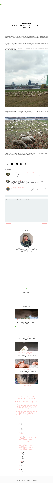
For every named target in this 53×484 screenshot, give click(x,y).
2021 (19, 428)
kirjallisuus (29, 404)
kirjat (35, 404)
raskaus (34, 410)
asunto (34, 398)
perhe (24, 410)
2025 (19, 423)
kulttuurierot (26, 406)
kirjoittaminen (20, 405)
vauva (35, 413)
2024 (19, 424)
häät (24, 401)
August (21, 452)
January (21, 461)
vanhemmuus (30, 413)
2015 (19, 465)
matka (22, 408)
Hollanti (18, 396)
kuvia (31, 406)
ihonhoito (28, 401)
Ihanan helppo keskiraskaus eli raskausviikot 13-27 (26, 353)
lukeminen (29, 407)
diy (24, 400)
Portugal (29, 396)
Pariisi (25, 396)
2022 (19, 427)
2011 (19, 470)
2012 (19, 469)
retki (17, 411)
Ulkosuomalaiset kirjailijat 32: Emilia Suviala (22, 172)
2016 (19, 464)
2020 (19, 429)
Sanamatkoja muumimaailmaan (17, 187)
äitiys (35, 414)
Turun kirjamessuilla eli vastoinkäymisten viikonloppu (27, 444)
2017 (19, 462)
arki (30, 398)
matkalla (27, 408)
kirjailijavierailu (20, 404)
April (20, 457)
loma (26, 407)
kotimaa (30, 405)
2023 (19, 425)
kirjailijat (31, 403)
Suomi (18, 398)
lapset (35, 406)
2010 (19, 471)
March (20, 458)
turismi (28, 412)
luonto (34, 407)
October (21, 436)
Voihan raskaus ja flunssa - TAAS (26, 336)
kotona (35, 405)
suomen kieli (22, 412)
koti (26, 405)
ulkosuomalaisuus (21, 413)
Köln (22, 396)
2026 (19, 421)
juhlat (36, 401)
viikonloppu (19, 414)
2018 (19, 432)
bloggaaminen (20, 400)
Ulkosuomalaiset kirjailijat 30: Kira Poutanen (22, 180)
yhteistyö (30, 414)
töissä (32, 412)
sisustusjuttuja (32, 411)
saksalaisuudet (23, 411)
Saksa (34, 396)
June (20, 454)
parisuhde (19, 410)
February (21, 460)
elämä (27, 400)
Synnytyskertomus (26, 369)
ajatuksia (25, 398)
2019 (19, 431)
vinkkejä (25, 414)
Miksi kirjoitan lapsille (25, 439)
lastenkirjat (20, 407)
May (20, 456)
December (21, 433)
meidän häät (33, 408)
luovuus (19, 408)
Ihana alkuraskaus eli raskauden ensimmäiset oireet (26, 320)
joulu (31, 401)
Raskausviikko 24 (26, 385)
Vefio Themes (34, 480)
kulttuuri (18, 406)
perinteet (28, 410)
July (20, 453)
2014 (19, 466)
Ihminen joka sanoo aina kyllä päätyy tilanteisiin (27, 441)
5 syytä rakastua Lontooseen (26, 449)
